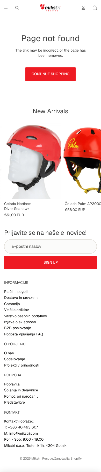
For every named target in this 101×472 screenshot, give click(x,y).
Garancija (12, 303)
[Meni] (6, 8)
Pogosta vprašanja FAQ (23, 334)
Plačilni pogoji (15, 291)
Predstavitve (14, 402)
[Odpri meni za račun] (83, 7)
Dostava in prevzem (21, 297)
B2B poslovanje (17, 328)
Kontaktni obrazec (19, 421)
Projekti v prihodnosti (21, 365)
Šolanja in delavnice (21, 390)
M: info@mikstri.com (21, 433)
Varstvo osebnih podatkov (25, 316)
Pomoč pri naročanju (21, 396)
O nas (9, 353)
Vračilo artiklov (16, 309)
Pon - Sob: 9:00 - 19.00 (24, 439)
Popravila (12, 384)
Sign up (51, 262)
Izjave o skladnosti (20, 322)
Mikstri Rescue (42, 458)
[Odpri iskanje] (17, 7)
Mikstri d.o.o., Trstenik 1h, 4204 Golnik (35, 445)
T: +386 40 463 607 (21, 427)
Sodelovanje (14, 359)
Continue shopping (50, 74)
